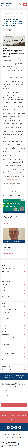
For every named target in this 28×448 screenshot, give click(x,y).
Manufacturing (5, 328)
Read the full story (8, 223)
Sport (3, 350)
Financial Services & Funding (11, 13)
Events (4, 303)
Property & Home (6, 341)
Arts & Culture (5, 271)
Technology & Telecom (8, 353)
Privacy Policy (16, 434)
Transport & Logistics (7, 363)
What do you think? (7, 369)
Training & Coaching (7, 360)
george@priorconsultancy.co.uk (12, 179)
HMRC (11, 219)
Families (4, 306)
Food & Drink (5, 312)
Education (4, 293)
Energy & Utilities (6, 297)
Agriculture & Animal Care (8, 268)
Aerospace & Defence (8, 265)
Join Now (19, 377)
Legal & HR (5, 325)
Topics (11, 416)
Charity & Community (7, 281)
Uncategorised (6, 366)
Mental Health (5, 334)
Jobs (3, 322)
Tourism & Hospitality (7, 356)
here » (18, 186)
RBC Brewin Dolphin (14, 249)
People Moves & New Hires (9, 338)
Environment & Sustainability (9, 300)
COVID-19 (4, 290)
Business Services (7, 278)
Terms (22, 434)
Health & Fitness (6, 315)
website (9, 178)
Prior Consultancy (14, 34)
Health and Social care (8, 319)
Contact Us (14, 419)
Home (4, 12)
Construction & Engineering (9, 287)
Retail (3, 347)
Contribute (21, 416)
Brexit (3, 275)
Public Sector (5, 344)
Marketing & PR (6, 331)
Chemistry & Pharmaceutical (9, 284)
